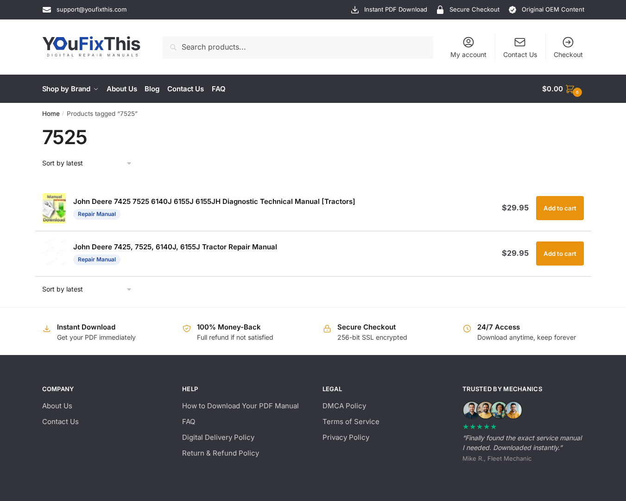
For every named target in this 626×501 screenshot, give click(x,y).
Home (51, 113)
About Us (57, 405)
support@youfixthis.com (91, 9)
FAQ (188, 421)
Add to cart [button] (560, 208)
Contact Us (520, 54)
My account (468, 54)
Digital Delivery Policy (218, 437)
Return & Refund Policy (220, 453)
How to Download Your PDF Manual (240, 405)
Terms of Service (350, 421)
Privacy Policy (345, 437)
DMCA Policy (344, 405)
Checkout (568, 54)
